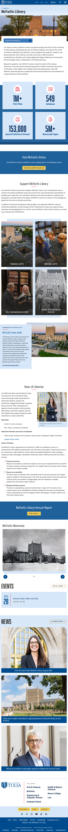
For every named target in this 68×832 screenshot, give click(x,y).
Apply (37, 2)
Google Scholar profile (12, 439)
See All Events (58, 586)
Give (46, 2)
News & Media (23, 809)
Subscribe (44, 809)
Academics (5, 8)
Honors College (54, 793)
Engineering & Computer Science (35, 796)
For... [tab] (53, 2)
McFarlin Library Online (33, 167)
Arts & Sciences (33, 787)
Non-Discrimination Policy (27, 830)
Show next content (63, 577)
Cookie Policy (49, 830)
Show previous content (5, 577)
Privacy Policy (40, 830)
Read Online (33, 513)
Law (49, 797)
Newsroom (41, 820)
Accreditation (5, 830)
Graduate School (34, 801)
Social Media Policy (61, 830)
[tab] (60, 2)
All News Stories (57, 621)
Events (34, 809)
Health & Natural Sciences (55, 788)
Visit (42, 2)
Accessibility (15, 830)
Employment (23, 820)
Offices (32, 820)
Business (31, 791)
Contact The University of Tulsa (34, 823)
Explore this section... (13, 40)
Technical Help (52, 820)
